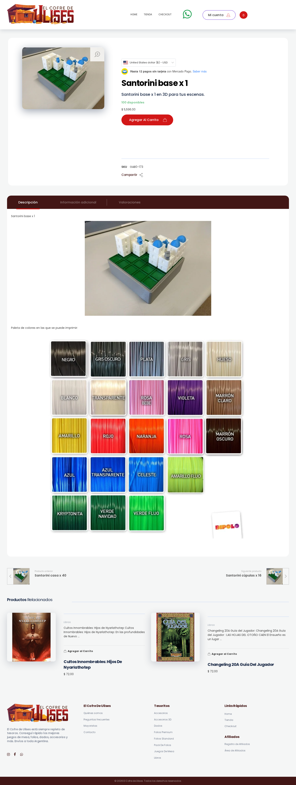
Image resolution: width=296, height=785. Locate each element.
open (97, 54)
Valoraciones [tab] (130, 202)
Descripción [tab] (28, 202)
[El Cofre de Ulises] (40, 14)
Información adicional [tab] (78, 202)
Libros (67, 622)
